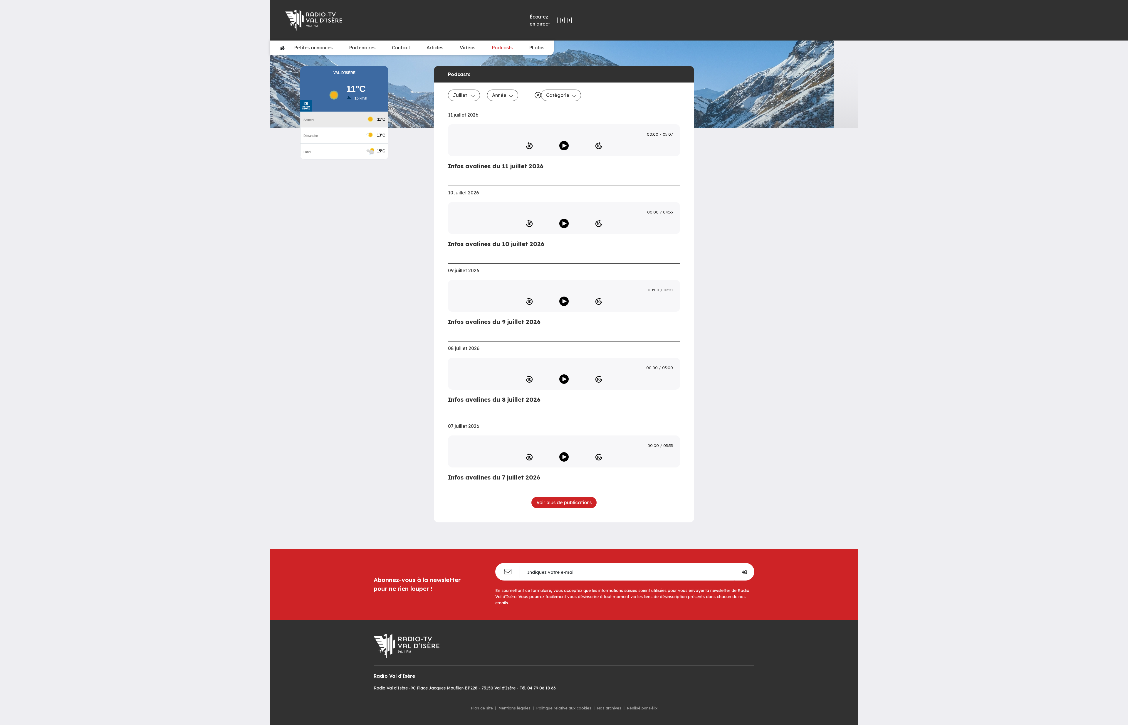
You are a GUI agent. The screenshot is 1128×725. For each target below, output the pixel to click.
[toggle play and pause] (564, 145)
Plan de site (482, 708)
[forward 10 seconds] (598, 145)
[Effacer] (536, 95)
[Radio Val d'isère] (369, 20)
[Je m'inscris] (744, 572)
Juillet (460, 95)
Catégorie (557, 95)
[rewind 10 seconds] (529, 145)
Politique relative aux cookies (563, 708)
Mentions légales (514, 708)
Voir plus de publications (564, 502)
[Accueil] (282, 48)
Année (499, 95)
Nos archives (609, 708)
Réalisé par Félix (642, 708)
